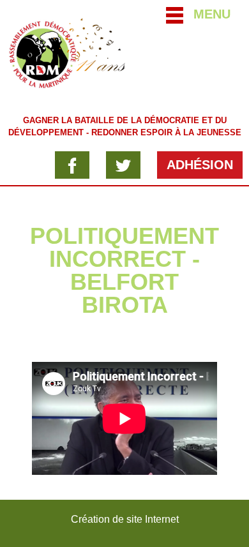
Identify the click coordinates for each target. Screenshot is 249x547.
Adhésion (200, 165)
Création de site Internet (125, 519)
